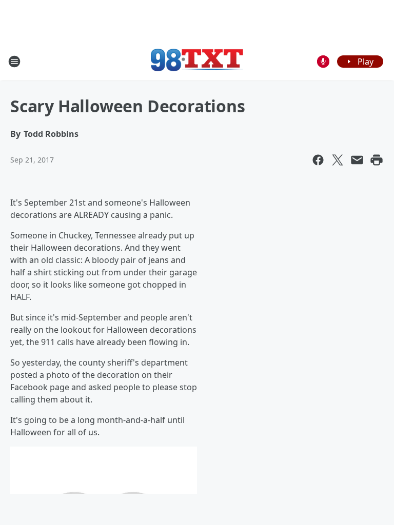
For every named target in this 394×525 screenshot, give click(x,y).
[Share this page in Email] (357, 160)
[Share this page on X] (337, 160)
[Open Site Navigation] (14, 61)
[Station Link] (197, 61)
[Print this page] (376, 160)
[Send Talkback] (323, 61)
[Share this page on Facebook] (318, 160)
